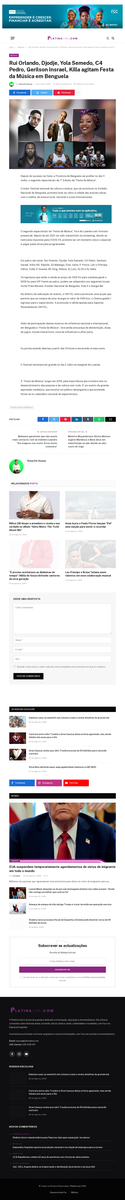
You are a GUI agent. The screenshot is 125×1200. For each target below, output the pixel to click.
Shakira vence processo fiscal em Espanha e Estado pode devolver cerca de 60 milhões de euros (70, 921)
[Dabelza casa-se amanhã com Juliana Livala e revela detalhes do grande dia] (17, 722)
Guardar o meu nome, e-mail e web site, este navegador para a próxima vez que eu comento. (61, 667)
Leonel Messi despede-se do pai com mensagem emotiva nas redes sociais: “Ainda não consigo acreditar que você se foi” (71, 890)
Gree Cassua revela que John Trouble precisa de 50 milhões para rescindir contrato (68, 752)
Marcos (16, 1153)
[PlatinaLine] (62, 38)
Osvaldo (16, 876)
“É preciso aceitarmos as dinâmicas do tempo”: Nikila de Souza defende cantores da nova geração (34, 575)
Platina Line (75, 1186)
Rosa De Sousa (25, 84)
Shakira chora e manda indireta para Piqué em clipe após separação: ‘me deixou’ (51, 1137)
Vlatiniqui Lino (19, 1134)
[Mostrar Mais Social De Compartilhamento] (78, 92)
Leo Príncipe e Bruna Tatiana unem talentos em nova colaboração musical (88, 574)
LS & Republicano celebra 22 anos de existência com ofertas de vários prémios (51, 1157)
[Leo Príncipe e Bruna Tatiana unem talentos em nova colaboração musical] (90, 554)
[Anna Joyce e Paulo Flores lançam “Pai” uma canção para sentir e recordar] (90, 505)
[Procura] (112, 38)
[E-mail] (12, 215)
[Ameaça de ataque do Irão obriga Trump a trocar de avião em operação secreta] (17, 908)
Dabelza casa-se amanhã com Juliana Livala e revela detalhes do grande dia (69, 718)
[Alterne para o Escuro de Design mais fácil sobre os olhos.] (108, 38)
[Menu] (13, 38)
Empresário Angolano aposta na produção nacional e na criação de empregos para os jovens (57, 1147)
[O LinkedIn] (12, 199)
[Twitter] (12, 192)
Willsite (74, 1192)
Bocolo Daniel (19, 1163)
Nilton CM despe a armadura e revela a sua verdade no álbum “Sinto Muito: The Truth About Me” (34, 527)
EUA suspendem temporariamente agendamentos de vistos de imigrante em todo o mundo (62, 869)
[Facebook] (12, 184)
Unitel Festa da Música (22, 407)
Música (14, 55)
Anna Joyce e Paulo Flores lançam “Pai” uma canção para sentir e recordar (88, 525)
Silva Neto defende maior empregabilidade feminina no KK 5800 (62, 767)
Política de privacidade (94, 977)
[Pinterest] (12, 207)
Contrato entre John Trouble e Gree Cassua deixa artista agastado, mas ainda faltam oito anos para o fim (70, 735)
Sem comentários (64, 84)
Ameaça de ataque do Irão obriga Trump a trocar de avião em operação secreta (70, 904)
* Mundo (15, 861)
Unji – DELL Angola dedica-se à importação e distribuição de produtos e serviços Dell (54, 1167)
